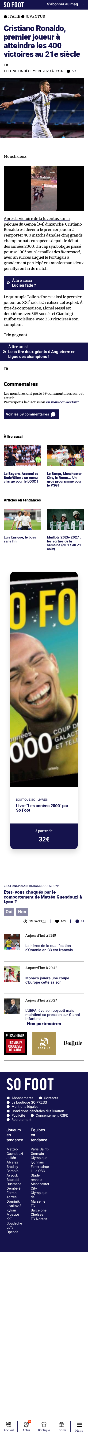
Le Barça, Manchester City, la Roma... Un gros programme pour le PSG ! (65, 454)
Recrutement (21, 1120)
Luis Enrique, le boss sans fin (20, 513)
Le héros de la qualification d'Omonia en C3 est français (42, 933)
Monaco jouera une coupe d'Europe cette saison (43, 963)
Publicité (18, 1115)
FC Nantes (39, 1219)
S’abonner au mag (62, 4)
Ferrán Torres (12, 1195)
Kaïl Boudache (14, 1221)
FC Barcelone (38, 1208)
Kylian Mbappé (13, 1212)
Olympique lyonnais (39, 1160)
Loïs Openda (12, 1229)
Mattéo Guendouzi (15, 1151)
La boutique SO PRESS (29, 1102)
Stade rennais (36, 1177)
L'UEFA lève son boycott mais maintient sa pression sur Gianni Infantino (39, 998)
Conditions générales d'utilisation (37, 1111)
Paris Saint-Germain (40, 1151)
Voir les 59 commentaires (27, 414)
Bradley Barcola (13, 1169)
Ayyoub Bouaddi (13, 1177)
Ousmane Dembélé (14, 1186)
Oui (9, 911)
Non (22, 911)
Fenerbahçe (40, 1167)
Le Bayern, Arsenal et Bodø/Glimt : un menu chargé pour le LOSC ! (22, 452)
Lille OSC (38, 1171)
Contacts (51, 1098)
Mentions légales (24, 1107)
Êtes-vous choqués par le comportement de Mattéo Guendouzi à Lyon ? (43, 896)
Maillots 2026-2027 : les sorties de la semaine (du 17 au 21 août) (63, 517)
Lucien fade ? (24, 285)
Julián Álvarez (12, 1160)
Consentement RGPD (52, 1115)
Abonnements (22, 1098)
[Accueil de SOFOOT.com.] (14, 5)
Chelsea (37, 1214)
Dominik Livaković (14, 1203)
